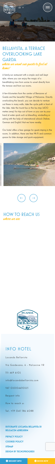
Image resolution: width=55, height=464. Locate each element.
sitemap (9, 446)
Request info (15, 461)
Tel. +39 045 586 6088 (19, 411)
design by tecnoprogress (19, 451)
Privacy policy (14, 436)
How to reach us (14, 403)
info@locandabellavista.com (22, 380)
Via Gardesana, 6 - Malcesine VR (24, 365)
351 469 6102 (13, 372)
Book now (42, 461)
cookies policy (14, 441)
